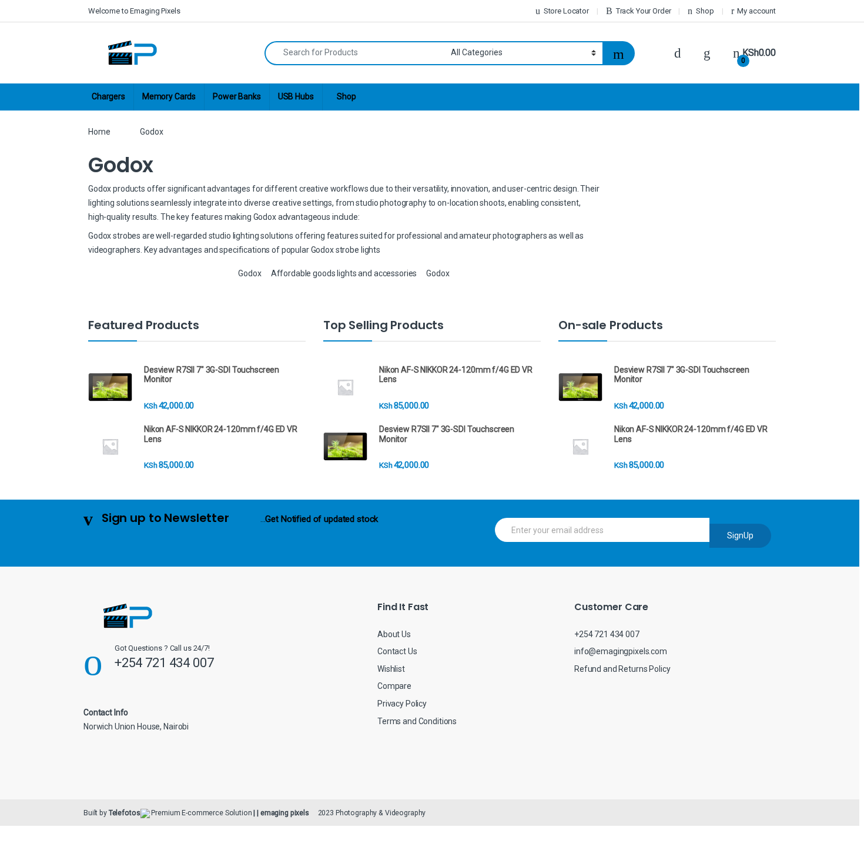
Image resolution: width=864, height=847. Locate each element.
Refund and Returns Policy (622, 669)
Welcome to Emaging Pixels (134, 10)
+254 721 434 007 (606, 634)
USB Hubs (296, 96)
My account (756, 10)
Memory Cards (169, 96)
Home (99, 131)
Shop (705, 10)
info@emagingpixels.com (620, 651)
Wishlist (391, 669)
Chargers (108, 96)
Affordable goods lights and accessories (344, 273)
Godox (249, 273)
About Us (394, 634)
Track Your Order (643, 10)
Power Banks (236, 96)
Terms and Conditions (417, 721)
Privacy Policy (402, 703)
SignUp (740, 535)
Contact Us (397, 651)
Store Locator (566, 10)
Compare (394, 686)
